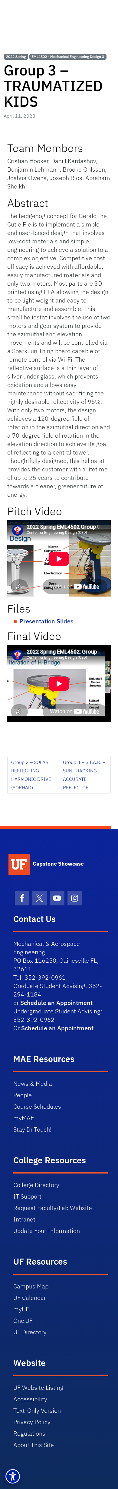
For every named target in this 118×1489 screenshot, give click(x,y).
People (22, 1095)
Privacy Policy (32, 1422)
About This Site (33, 1445)
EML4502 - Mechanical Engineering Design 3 (67, 56)
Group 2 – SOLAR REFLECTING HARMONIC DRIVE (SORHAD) (31, 774)
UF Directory (30, 1332)
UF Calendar (29, 1298)
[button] (13, 1476)
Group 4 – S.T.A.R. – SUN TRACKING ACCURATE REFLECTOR (84, 774)
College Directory (36, 1185)
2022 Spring (16, 56)
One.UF (23, 1320)
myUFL (22, 1309)
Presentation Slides (46, 621)
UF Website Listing (38, 1387)
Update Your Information (46, 1231)
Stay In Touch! (32, 1129)
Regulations (29, 1433)
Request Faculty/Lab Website (52, 1208)
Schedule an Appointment (56, 1003)
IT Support (27, 1196)
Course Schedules (37, 1106)
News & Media (32, 1083)
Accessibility (30, 1399)
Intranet (24, 1219)
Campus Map (30, 1286)
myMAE (23, 1118)
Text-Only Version (37, 1410)
